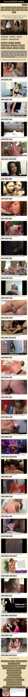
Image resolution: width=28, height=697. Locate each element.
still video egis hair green (21, 661)
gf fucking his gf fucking (9, 679)
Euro (2, 10)
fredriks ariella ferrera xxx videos (14, 670)
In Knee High (14, 45)
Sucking (14, 7)
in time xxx (12, 661)
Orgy (26, 10)
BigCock (22, 48)
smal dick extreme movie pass (14, 675)
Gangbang (15, 48)
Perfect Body (20, 7)
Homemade (7, 7)
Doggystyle (7, 10)
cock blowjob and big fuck (8, 668)
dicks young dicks (5, 661)
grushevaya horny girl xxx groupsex (14, 684)
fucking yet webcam (20, 679)
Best (22, 10)
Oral (26, 7)
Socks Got (11, 42)
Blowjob (18, 10)
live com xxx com (22, 665)
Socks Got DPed (5, 45)
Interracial (17, 42)
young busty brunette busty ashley (14, 682)
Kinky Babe (21, 45)
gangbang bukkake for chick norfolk (14, 677)
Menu (14, 12)
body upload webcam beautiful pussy (9, 665)
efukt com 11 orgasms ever (14, 663)
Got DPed (9, 48)
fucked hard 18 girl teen (20, 668)
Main (2, 7)
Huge (13, 10)
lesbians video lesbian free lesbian (14, 672)
